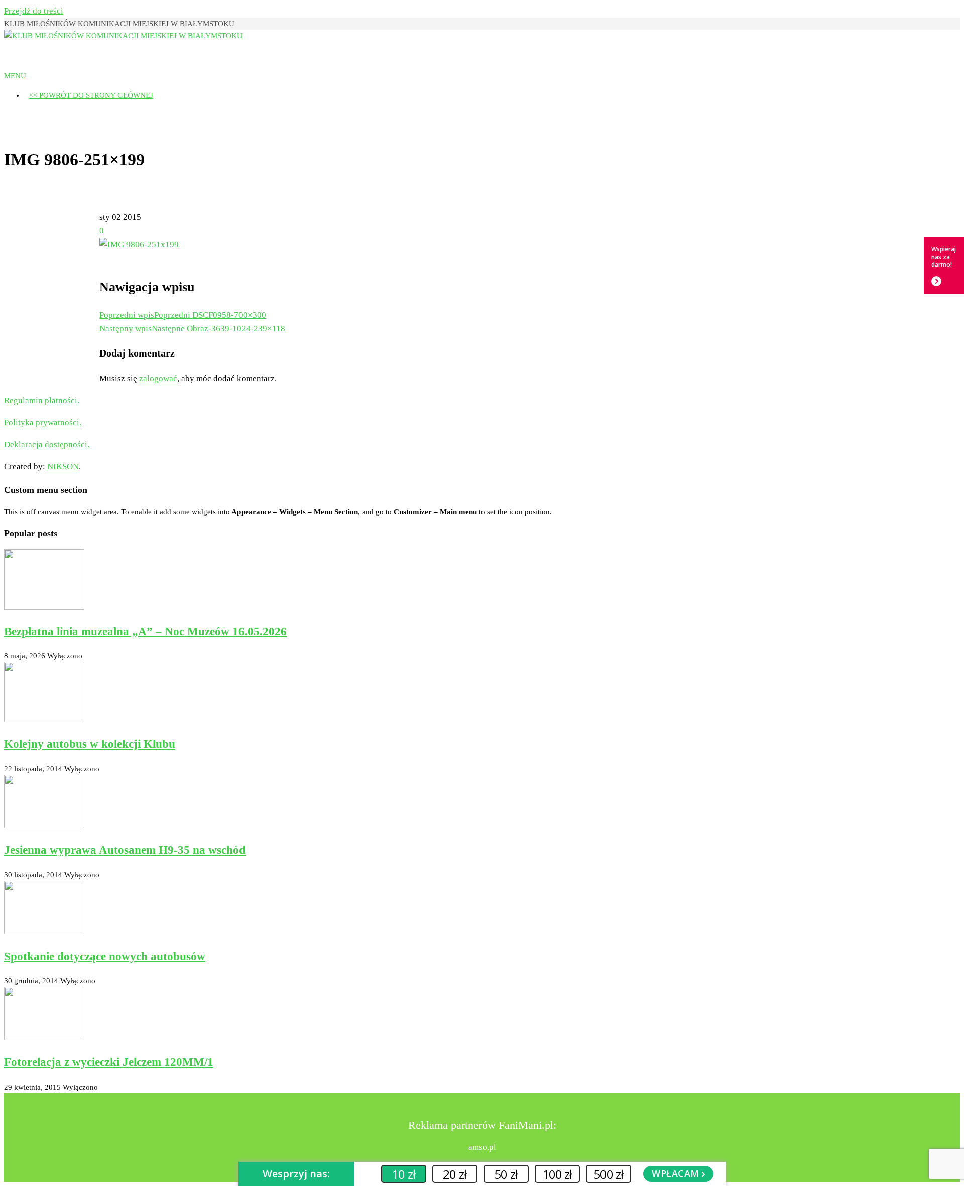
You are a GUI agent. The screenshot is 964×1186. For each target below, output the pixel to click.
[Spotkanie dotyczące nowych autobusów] (44, 932)
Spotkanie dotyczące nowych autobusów (104, 956)
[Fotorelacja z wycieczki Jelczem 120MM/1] (44, 1038)
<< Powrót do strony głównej (91, 95)
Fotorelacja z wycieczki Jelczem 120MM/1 (108, 1062)
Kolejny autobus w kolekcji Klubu (89, 744)
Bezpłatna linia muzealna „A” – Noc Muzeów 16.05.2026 (145, 631)
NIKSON (63, 466)
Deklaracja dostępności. (46, 444)
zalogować (158, 378)
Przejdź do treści (33, 11)
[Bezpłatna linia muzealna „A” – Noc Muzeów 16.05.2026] (44, 607)
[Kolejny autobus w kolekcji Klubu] (44, 720)
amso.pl (482, 1147)
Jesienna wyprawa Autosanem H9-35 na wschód (125, 850)
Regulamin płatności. (41, 400)
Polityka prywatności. (42, 422)
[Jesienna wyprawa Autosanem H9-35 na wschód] (44, 826)
